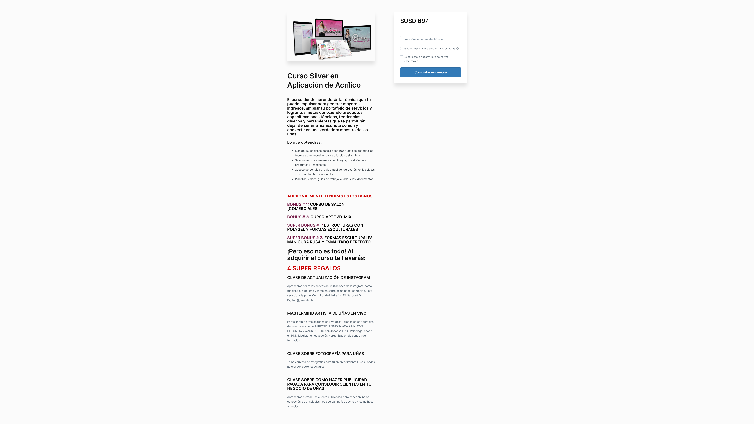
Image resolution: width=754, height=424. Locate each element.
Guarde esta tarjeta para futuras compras (431, 48)
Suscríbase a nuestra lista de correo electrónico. (426, 59)
